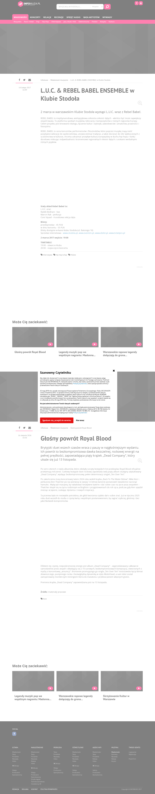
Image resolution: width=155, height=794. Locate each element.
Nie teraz (80, 420)
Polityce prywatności (80, 413)
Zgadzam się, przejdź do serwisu (56, 420)
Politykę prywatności (80, 384)
